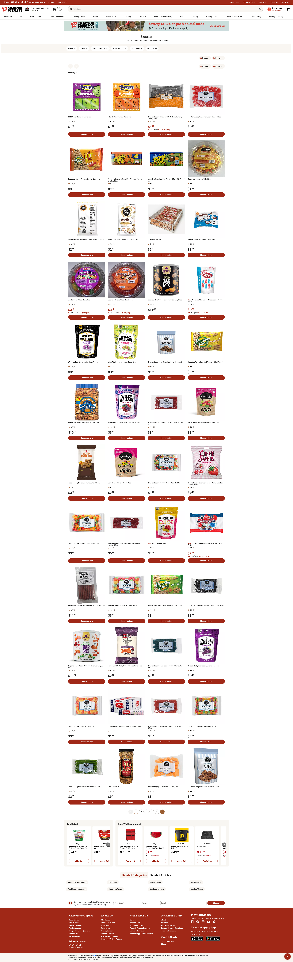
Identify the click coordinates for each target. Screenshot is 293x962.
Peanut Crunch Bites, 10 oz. (84, 483)
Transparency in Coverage (77, 957)
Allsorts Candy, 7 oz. (119, 483)
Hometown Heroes (168, 925)
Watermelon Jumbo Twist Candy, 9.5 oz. (165, 727)
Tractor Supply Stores (109, 936)
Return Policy (74, 923)
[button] (66, 2)
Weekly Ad (285, 2)
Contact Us (73, 934)
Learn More (61, 2)
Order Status (74, 920)
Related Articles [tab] (160, 875)
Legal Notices (137, 955)
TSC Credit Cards (249, 2)
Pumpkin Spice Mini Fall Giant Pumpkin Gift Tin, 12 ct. (125, 180)
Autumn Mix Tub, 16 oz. (199, 179)
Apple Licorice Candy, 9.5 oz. (84, 787)
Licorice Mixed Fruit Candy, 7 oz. (203, 422)
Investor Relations (108, 923)
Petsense (274, 2)
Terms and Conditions (104, 955)
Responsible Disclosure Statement (164, 955)
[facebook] (192, 921)
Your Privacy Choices (86, 955)
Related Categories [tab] (134, 875)
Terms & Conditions (169, 931)
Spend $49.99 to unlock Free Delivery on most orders (29, 2)
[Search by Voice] (259, 9)
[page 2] (162, 812)
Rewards (164, 923)
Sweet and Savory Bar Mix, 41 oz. (165, 300)
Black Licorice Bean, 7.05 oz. (83, 362)
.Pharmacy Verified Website (111, 939)
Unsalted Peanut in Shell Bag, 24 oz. (206, 363)
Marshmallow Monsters (79, 117)
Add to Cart (79, 861)
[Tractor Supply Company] (12, 9)
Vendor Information (137, 931)
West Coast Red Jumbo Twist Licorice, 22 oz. (124, 544)
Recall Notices (74, 936)
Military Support (107, 931)
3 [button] (146, 812)
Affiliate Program (136, 925)
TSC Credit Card (167, 941)
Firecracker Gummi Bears (205, 301)
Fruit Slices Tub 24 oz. (79, 300)
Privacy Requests (147, 957)
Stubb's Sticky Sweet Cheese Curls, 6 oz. (125, 666)
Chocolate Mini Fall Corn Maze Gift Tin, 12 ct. (166, 180)
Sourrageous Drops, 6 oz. (122, 362)
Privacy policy (72, 955)
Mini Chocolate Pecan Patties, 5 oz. (166, 362)
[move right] (108, 844)
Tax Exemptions (75, 928)
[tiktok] (214, 921)
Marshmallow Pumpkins (119, 117)
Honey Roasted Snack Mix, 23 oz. (84, 422)
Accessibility (147, 955)
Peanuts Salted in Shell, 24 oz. (165, 605)
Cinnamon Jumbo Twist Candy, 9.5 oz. (166, 423)
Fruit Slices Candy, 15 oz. (122, 605)
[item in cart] (288, 9)
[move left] (69, 844)
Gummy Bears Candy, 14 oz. (84, 543)
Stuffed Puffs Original (201, 239)
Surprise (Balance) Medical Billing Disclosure (192, 955)
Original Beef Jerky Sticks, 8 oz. (86, 605)
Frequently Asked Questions (80, 931)
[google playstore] (213, 938)
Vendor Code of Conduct (110, 957)
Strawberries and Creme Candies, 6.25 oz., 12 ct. (205, 484)
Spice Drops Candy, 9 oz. (202, 726)
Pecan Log (154, 239)
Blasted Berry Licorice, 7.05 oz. (124, 422)
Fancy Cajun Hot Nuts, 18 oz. (84, 179)
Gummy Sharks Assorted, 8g (164, 483)
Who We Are (105, 920)
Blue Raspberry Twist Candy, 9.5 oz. (165, 667)
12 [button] (157, 812)
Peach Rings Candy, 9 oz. (83, 726)
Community (105, 928)
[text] (165, 40)
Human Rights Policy (93, 957)
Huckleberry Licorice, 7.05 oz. (203, 666)
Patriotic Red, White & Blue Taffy (205, 544)
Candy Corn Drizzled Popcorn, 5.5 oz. (86, 239)
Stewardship (105, 925)
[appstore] (197, 938)
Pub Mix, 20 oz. (115, 787)
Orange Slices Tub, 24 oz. (120, 300)
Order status (234, 2)
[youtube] (208, 921)
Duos (157, 543)
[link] (127, 40)
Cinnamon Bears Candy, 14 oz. (204, 117)
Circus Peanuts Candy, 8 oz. (163, 787)
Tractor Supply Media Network (141, 934)
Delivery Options (75, 925)
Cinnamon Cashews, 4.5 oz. (203, 787)
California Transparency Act (122, 955)
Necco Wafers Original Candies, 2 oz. (124, 726)
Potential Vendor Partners (140, 928)
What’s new (263, 2)
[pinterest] (197, 921)
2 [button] (141, 812)
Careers (133, 920)
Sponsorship (135, 923)
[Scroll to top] (287, 956)
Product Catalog (107, 934)
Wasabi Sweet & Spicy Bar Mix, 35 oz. (85, 667)
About (163, 920)
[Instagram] (203, 921)
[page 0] (130, 812)
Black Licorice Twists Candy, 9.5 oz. (206, 605)
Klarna (163, 944)
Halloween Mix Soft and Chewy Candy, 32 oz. (165, 118)
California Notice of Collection (130, 957)
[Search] (71, 9)
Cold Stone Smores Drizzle (123, 239)
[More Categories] (288, 16)
